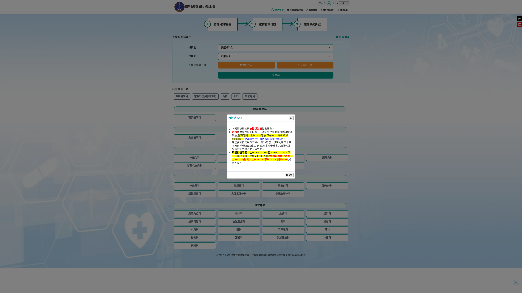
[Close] (291, 118)
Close (289, 175)
